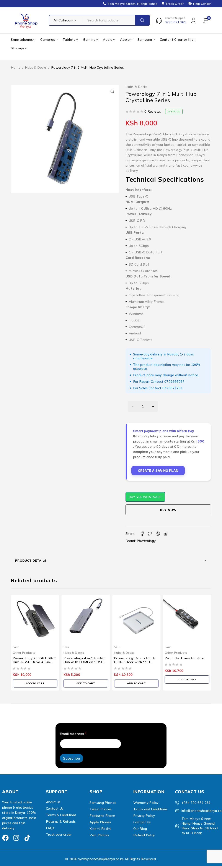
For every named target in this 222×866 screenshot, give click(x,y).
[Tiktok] (27, 838)
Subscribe (71, 758)
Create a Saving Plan (158, 471)
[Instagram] (16, 838)
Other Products (129, 652)
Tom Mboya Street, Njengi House (133, 3)
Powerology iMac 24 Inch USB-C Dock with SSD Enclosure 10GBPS (88, 662)
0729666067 (174, 381)
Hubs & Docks (36, 67)
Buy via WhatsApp (145, 497)
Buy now (168, 510)
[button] (112, 91)
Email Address (73, 734)
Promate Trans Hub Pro (137, 658)
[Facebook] (5, 838)
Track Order (174, 3)
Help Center (202, 3)
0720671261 (172, 388)
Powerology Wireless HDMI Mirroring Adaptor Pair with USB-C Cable (188, 662)
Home (16, 67)
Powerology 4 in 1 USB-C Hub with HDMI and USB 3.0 (37, 662)
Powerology (146, 541)
